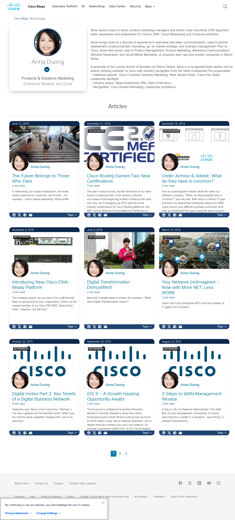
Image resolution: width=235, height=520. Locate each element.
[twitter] (190, 483)
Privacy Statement (16, 513)
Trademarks (159, 497)
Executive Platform (64, 6)
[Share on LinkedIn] (15, 215)
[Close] (103, 503)
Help (32, 497)
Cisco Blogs (36, 6)
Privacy (70, 497)
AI (83, 6)
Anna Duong (40, 167)
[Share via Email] (31, 215)
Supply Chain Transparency (184, 497)
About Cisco (22, 484)
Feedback (20, 497)
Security (135, 6)
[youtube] (209, 483)
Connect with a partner (82, 484)
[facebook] (180, 483)
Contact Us (41, 484)
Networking (97, 6)
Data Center (117, 6)
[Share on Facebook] (26, 215)
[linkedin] (199, 483)
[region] (54, 509)
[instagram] (218, 483)
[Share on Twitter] (20, 215)
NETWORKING (21, 131)
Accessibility (141, 497)
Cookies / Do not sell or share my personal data (104, 497)
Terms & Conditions (51, 497)
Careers (58, 484)
